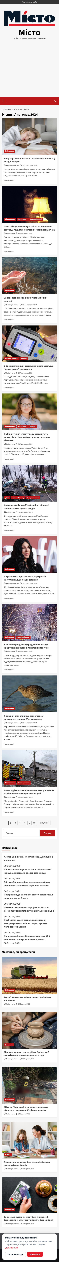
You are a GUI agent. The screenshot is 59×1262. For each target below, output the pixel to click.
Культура (8, 1045)
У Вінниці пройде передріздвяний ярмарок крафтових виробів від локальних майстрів (26, 646)
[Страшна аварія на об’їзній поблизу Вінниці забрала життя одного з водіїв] (29, 483)
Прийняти (35, 1254)
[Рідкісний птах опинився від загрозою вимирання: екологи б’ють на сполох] (29, 693)
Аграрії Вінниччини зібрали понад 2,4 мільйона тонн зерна (28, 858)
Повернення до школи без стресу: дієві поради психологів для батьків (28, 896)
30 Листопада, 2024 (29, 165)
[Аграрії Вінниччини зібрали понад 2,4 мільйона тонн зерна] (29, 975)
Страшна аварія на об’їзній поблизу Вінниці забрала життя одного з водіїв (26, 507)
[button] (5, 100)
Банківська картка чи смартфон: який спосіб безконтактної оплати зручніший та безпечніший (29, 909)
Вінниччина (10, 219)
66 (34, 822)
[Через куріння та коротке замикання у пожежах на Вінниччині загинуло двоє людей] (29, 768)
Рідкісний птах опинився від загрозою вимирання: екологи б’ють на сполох (23, 717)
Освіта (7, 1155)
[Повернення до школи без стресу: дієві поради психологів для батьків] (29, 1140)
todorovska (10, 233)
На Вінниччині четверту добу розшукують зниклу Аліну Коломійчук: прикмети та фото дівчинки (27, 437)
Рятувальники (33, 498)
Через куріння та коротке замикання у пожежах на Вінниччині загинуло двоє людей (29, 792)
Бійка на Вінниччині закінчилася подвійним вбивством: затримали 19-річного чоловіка (27, 884)
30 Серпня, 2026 (24, 1004)
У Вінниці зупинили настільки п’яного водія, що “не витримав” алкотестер (28, 367)
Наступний (44, 822)
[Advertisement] (29, 71)
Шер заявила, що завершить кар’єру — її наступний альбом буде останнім (25, 578)
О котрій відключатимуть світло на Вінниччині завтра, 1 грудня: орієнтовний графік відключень (29, 228)
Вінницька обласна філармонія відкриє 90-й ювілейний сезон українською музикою (27, 938)
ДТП (7, 498)
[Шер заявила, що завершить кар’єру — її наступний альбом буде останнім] (29, 554)
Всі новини (9, 151)
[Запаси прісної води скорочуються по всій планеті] (29, 275)
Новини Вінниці (36, 219)
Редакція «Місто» (12, 165)
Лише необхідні (15, 1254)
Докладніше (11, 1247)
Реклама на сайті (29, 2)
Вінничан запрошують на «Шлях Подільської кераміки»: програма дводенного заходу (27, 871)
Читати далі (9, 180)
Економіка (9, 1209)
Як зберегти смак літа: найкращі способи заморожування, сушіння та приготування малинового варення (26, 923)
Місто (29, 33)
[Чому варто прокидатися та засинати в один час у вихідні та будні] (29, 136)
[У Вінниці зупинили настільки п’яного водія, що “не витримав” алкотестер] (29, 343)
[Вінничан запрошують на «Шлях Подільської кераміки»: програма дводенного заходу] (29, 1030)
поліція (24, 358)
